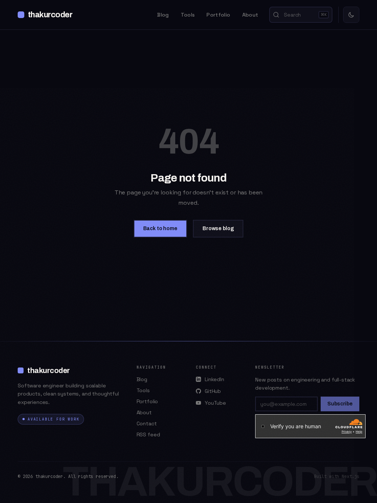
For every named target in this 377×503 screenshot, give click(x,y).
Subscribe (340, 404)
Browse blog (218, 228)
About (250, 14)
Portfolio (218, 14)
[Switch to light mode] (351, 15)
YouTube (215, 403)
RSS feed (148, 434)
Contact (147, 423)
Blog (163, 14)
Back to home (160, 228)
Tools (188, 14)
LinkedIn (214, 379)
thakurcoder (50, 14)
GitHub (213, 391)
